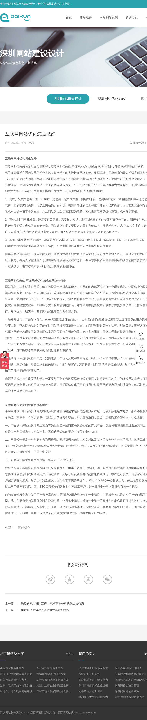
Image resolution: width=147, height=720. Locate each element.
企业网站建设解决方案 (49, 668)
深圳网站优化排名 (111, 99)
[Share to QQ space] (88, 579)
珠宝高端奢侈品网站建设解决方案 (56, 691)
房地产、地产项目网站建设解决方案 (21, 691)
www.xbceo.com (86, 712)
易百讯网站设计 (66, 712)
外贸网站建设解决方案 (13, 679)
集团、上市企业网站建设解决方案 (56, 685)
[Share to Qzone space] (69, 579)
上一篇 (9, 603)
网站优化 (24, 527)
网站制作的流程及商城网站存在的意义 (45, 610)
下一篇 (9, 610)
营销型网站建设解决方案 (51, 673)
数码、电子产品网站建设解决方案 (20, 685)
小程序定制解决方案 (12, 668)
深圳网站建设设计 (32, 53)
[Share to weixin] (107, 579)
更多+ (69, 653)
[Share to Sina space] (50, 579)
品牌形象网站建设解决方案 (52, 679)
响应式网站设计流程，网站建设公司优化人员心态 (52, 603)
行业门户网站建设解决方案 (16, 673)
